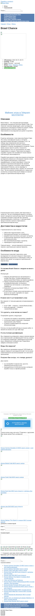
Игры (6, 6)
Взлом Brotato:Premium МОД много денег (17, 585)
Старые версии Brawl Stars (12, 14)
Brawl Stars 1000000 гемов (12, 19)
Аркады (15, 65)
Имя (2, 526)
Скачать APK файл (10, 68)
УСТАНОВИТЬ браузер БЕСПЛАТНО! (19, 423)
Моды (21, 65)
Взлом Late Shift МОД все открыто (12, 506)
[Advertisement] (17, 90)
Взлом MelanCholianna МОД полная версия (17, 590)
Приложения (8, 7)
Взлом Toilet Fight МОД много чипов (12, 477)
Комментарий (5, 533)
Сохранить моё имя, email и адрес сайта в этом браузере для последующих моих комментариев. (16, 554)
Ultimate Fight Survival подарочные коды (16, 21)
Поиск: (3, 10)
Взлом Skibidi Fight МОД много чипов (12, 463)
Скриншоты (4, 264)
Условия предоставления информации (16, 605)
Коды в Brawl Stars (10, 18)
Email (3, 529)
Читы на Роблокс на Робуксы (13, 580)
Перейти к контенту (7, 1)
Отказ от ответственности (12, 607)
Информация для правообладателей (15, 604)
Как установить (13, 264)
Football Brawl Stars (10, 16)
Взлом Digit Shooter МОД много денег (16, 601)
